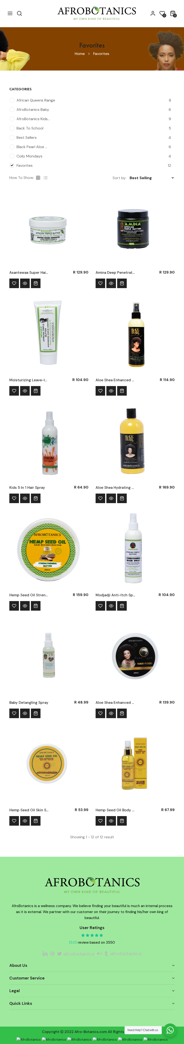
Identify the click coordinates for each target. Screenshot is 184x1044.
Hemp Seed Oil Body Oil (115, 810)
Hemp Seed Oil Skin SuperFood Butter (29, 810)
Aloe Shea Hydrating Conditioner (115, 487)
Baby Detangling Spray (28, 702)
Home (80, 53)
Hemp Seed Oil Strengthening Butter (29, 595)
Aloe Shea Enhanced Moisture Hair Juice (115, 380)
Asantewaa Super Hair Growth (29, 272)
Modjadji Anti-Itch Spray (115, 595)
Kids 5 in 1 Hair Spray (27, 487)
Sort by (119, 177)
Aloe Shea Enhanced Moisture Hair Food (115, 702)
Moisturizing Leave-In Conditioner (29, 380)
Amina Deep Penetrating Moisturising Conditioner (115, 272)
